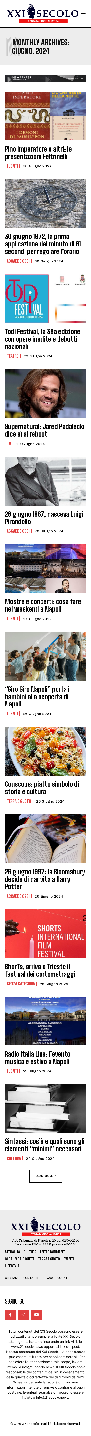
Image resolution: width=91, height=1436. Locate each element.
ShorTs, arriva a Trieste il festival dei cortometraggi (40, 970)
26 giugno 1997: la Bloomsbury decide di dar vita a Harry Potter (45, 879)
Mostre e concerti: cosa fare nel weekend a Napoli (43, 605)
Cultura (14, 1158)
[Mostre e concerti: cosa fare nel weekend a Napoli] (45, 568)
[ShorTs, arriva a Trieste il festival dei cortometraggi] (45, 933)
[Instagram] (23, 1315)
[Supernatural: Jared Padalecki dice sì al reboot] (45, 393)
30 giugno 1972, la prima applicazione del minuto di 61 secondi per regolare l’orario (43, 243)
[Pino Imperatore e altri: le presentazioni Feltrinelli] (45, 116)
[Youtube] (36, 1315)
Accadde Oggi (18, 261)
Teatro (13, 356)
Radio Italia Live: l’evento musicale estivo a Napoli (37, 1058)
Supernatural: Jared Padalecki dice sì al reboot (44, 430)
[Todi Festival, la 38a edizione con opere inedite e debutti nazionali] (45, 298)
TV (9, 443)
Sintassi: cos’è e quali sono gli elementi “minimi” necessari (45, 1145)
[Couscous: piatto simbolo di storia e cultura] (45, 751)
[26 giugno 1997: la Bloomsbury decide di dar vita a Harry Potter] (45, 838)
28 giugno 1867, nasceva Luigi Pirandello (44, 518)
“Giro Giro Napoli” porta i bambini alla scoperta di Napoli (37, 696)
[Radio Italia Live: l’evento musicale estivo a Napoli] (45, 1021)
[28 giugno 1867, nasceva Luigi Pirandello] (45, 481)
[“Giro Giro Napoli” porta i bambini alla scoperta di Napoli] (45, 656)
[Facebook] (10, 1315)
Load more (44, 1176)
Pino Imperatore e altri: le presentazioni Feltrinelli (38, 153)
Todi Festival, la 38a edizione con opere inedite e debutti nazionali (42, 339)
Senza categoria (21, 984)
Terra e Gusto (19, 801)
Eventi (12, 166)
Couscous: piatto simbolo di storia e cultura (42, 788)
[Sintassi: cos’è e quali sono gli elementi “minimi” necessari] (45, 1108)
